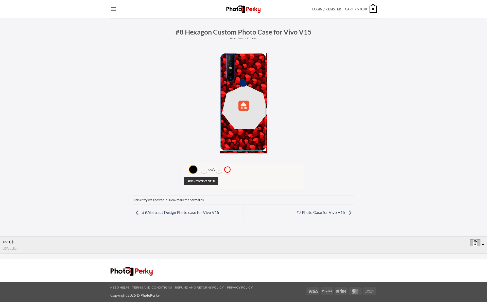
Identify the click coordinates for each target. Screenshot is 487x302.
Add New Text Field (201, 181)
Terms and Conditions (152, 287)
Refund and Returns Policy (199, 287)
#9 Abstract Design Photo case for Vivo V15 (180, 212)
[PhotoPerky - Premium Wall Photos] (243, 9)
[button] (113, 9)
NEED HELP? (119, 287)
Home (233, 38)
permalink (197, 200)
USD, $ (8, 242)
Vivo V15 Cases (248, 38)
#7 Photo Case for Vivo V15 (321, 212)
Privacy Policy (240, 287)
